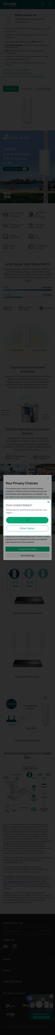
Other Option (27, 528)
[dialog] (27, 517)
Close (48, 502)
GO (27, 520)
